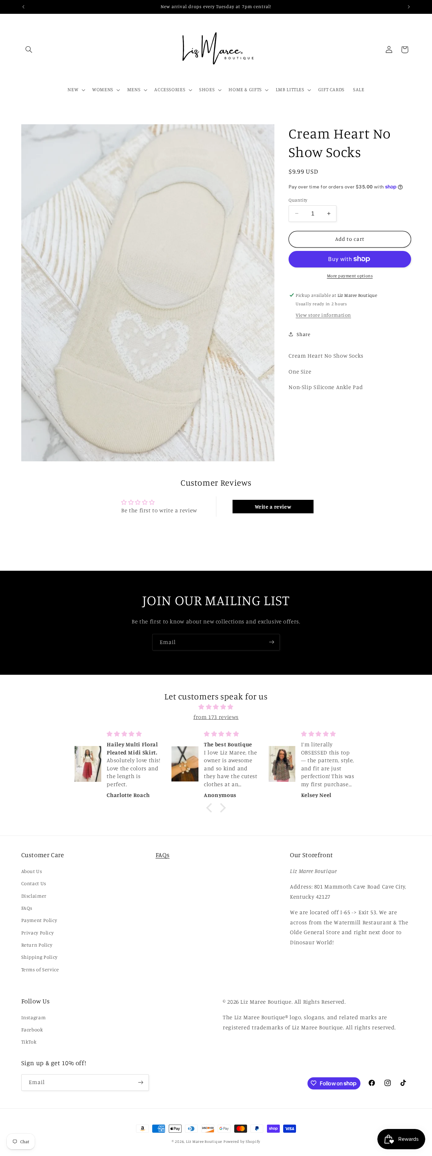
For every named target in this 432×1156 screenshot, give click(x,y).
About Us (31, 871)
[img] (216, 707)
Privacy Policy (37, 932)
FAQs (27, 908)
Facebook (32, 1029)
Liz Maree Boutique (204, 1141)
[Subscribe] (271, 642)
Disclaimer (34, 895)
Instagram (33, 1017)
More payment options (350, 275)
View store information (323, 314)
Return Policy (37, 945)
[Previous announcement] (23, 7)
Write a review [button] (273, 506)
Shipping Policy (39, 957)
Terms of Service (40, 969)
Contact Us (33, 883)
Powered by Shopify (241, 1141)
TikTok (29, 1042)
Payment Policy (39, 920)
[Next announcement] (408, 7)
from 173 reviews (216, 716)
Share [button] (303, 334)
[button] (29, 49)
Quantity (298, 199)
